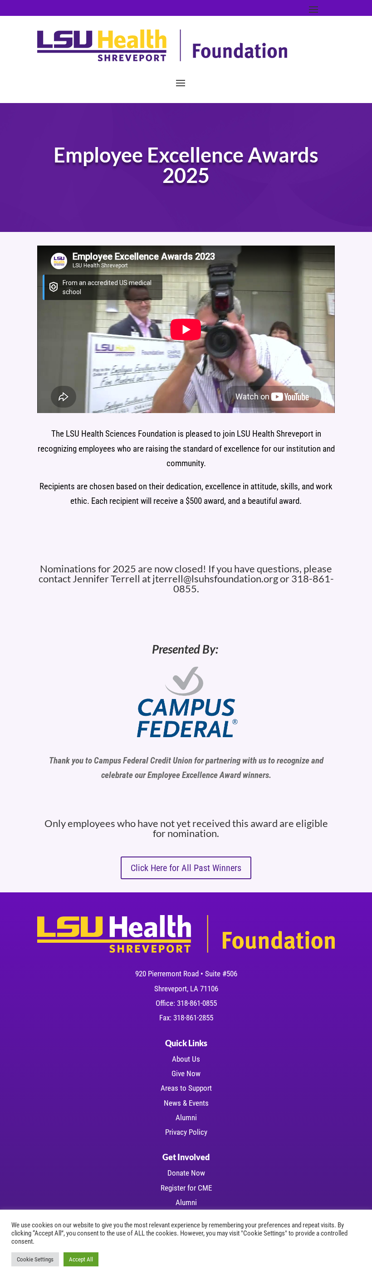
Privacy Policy (186, 1132)
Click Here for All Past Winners (186, 867)
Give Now (186, 1073)
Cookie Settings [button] (35, 1259)
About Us (186, 1058)
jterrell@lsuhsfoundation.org (215, 578)
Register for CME (186, 1187)
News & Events (186, 1103)
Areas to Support (186, 1088)
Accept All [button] (81, 1259)
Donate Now (186, 1172)
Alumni (186, 1117)
